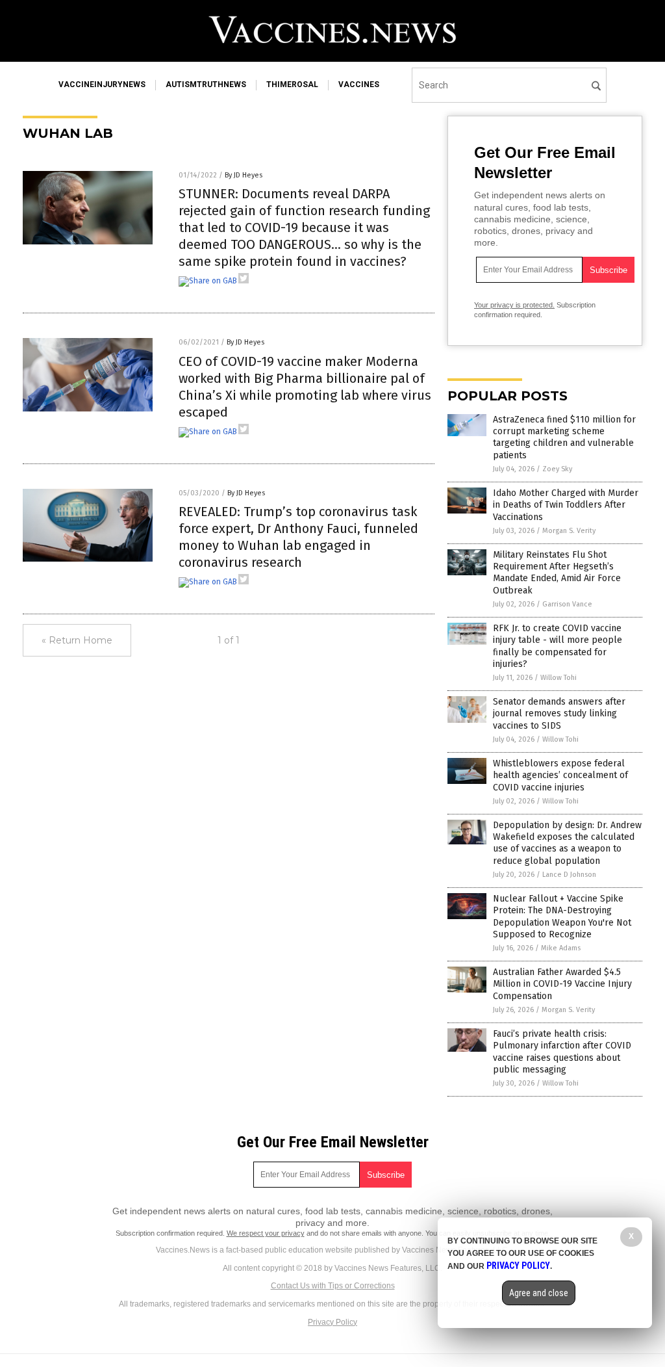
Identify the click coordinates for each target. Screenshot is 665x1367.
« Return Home (77, 640)
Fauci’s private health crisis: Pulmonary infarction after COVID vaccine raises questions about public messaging (562, 1051)
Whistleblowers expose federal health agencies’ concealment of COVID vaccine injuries (560, 775)
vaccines (358, 84)
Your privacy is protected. (514, 305)
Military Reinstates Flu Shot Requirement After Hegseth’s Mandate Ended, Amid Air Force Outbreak (557, 572)
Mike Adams (561, 948)
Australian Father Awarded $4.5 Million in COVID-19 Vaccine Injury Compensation (562, 984)
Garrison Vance (567, 604)
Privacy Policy (332, 1322)
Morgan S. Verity (569, 531)
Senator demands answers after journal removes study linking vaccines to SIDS (559, 713)
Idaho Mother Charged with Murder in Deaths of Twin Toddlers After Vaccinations (565, 505)
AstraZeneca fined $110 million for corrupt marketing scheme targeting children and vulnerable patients (564, 437)
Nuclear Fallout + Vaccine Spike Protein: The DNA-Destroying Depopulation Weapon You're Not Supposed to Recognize (562, 916)
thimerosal (292, 84)
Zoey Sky (557, 469)
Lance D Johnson (569, 874)
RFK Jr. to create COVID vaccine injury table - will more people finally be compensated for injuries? (557, 646)
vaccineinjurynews (101, 84)
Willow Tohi (558, 677)
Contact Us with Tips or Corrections (333, 1285)
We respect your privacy (266, 1233)
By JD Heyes (243, 175)
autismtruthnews (206, 84)
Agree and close (538, 1293)
